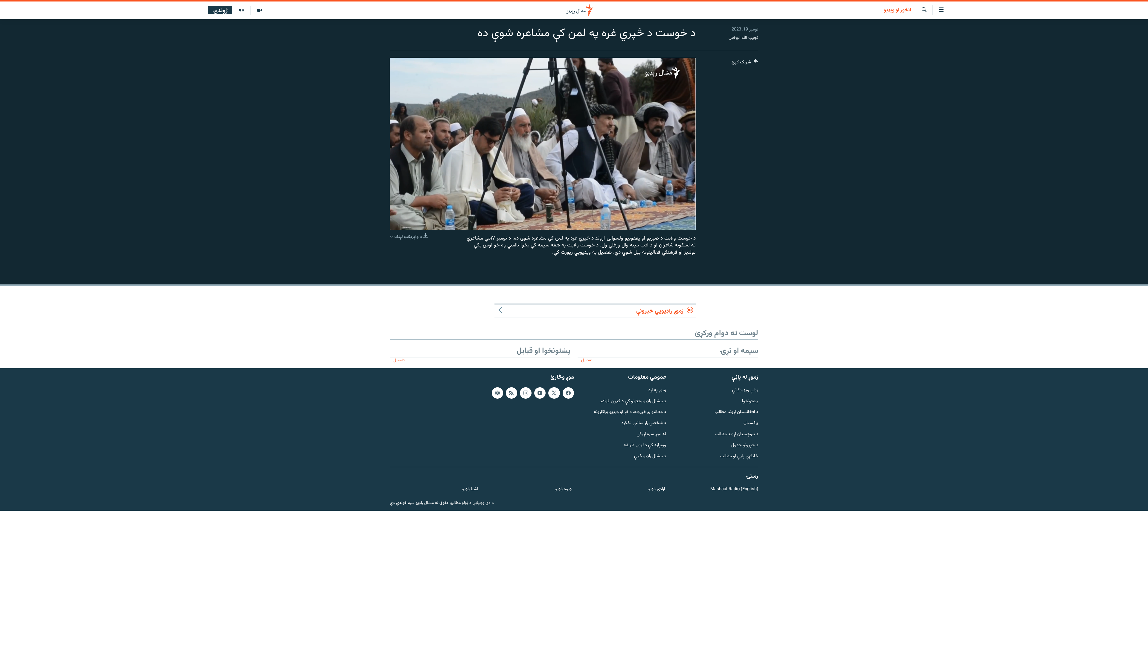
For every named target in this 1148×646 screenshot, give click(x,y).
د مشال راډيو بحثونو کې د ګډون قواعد (633, 401)
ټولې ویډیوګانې (745, 390)
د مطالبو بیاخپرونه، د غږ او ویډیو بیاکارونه (630, 412)
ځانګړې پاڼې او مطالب (739, 456)
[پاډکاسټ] (497, 393)
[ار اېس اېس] (511, 393)
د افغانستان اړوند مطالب (736, 412)
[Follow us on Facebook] (568, 393)
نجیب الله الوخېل (743, 37)
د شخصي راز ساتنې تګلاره (644, 423)
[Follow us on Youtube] (540, 393)
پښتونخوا (750, 401)
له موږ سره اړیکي (651, 434)
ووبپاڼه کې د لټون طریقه (645, 445)
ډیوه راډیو (563, 489)
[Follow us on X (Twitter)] (554, 393)
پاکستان (751, 423)
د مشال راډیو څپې (650, 456)
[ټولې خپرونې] (241, 10)
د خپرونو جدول (744, 445)
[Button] (745, 63)
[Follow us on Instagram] (525, 393)
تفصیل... (585, 360)
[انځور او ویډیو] (259, 10)
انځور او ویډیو (897, 10)
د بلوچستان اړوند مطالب (736, 434)
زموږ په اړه (657, 390)
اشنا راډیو (470, 489)
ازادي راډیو (656, 489)
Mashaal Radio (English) (734, 489)
